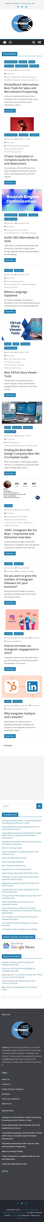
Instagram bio (28, 523)
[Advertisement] (22, 778)
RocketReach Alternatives (12, 80)
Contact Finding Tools (13, 77)
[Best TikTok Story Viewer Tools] (22, 329)
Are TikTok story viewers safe (15, 359)
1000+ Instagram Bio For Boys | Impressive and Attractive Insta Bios (20, 533)
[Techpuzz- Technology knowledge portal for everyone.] (5, 42)
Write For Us (7, 1104)
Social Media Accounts (20, 709)
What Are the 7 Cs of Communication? (17, 869)
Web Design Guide (31, 446)
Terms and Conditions (11, 1099)
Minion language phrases (12, 284)
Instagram (8, 506)
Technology (34, 66)
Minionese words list (11, 287)
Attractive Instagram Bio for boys (15, 520)
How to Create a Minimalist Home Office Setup (20, 873)
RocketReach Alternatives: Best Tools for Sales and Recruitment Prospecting (21, 87)
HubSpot (9, 709)
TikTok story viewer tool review (14, 365)
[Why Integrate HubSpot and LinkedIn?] (22, 687)
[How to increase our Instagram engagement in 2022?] (22, 619)
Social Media (9, 66)
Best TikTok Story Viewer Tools (20, 374)
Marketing (23, 62)
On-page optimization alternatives (17, 230)
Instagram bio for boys (11, 525)
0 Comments (10, 74)
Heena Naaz (10, 70)
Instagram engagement (13, 641)
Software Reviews (21, 66)
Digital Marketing (11, 62)
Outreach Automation (28, 77)
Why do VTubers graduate (12, 152)
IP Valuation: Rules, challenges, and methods (19, 929)
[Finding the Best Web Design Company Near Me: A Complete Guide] (22, 413)
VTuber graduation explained (13, 149)
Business (7, 344)
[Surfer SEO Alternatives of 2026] (22, 200)
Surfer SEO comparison (28, 233)
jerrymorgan (10, 705)
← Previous (7, 745)
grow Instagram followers (25, 571)
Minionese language (28, 284)
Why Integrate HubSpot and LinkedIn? (19, 715)
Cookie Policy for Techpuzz (12, 1089)
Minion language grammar (15, 281)
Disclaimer (6, 1094)
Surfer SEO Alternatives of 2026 (21, 239)
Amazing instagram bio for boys (16, 517)
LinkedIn (8, 701)
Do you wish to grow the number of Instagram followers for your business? (20, 581)
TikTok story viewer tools (12, 368)
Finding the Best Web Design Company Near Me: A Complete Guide (22, 453)
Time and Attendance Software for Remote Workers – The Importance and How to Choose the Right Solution (21, 910)
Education (8, 270)
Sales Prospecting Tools (30, 80)
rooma (4, 968)
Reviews (31, 62)
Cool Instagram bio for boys (13, 523)
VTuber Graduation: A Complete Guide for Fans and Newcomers (20, 159)
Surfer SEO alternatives (11, 233)
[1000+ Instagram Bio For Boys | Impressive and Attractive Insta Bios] (22, 491)
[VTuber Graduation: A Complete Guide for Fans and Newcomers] (22, 124)
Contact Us (6, 1084)
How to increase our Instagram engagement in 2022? (21, 649)
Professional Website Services (14, 446)
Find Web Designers (12, 443)
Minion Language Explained (15, 293)
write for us (8, 1059)
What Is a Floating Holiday (12, 848)
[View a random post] (39, 42)
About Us (5, 1079)
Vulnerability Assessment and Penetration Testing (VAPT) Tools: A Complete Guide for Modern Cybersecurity (21, 835)
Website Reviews (10, 431)
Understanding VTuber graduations (17, 146)
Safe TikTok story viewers (12, 362)
